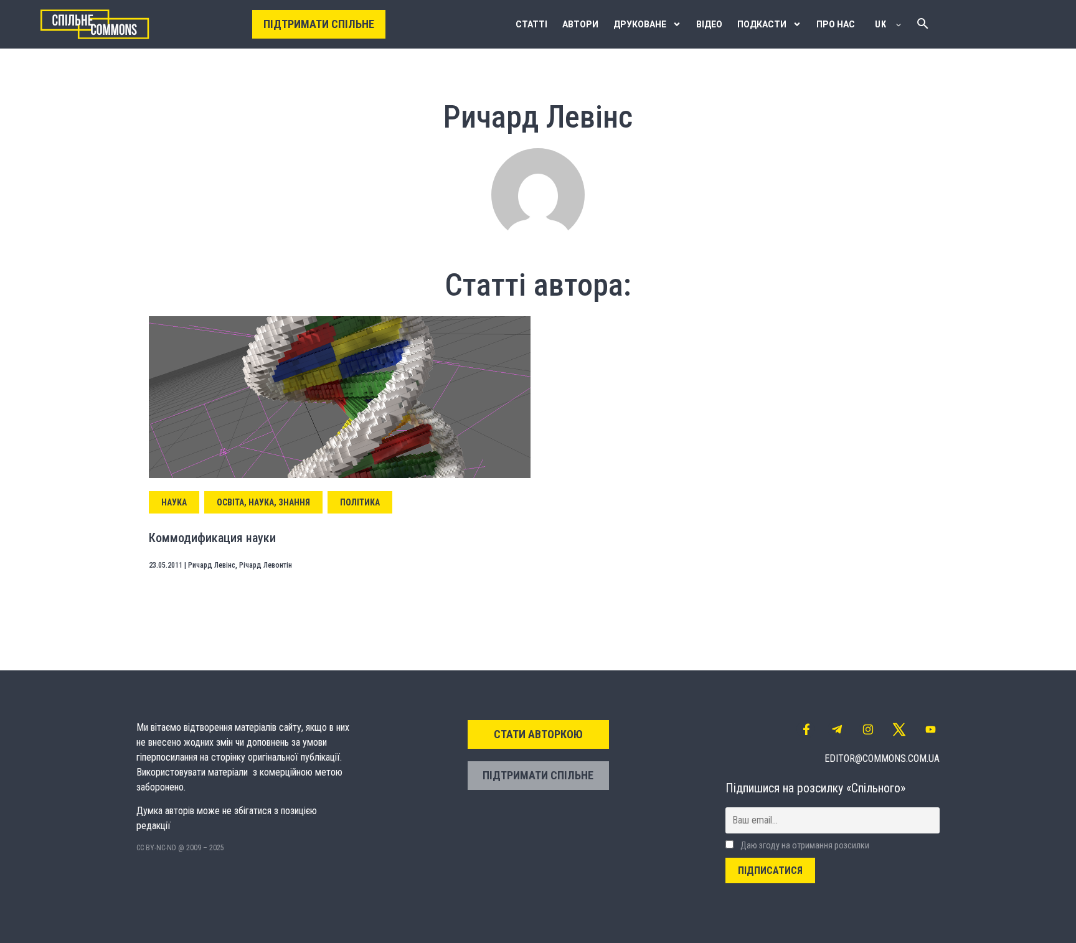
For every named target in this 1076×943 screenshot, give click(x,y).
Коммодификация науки (212, 537)
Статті (531, 24)
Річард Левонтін (265, 565)
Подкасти (761, 24)
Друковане (639, 24)
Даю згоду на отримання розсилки (804, 845)
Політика (360, 502)
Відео (709, 24)
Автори (580, 24)
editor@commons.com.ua (882, 758)
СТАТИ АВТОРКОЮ (538, 734)
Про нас (835, 24)
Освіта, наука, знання (263, 502)
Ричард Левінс (211, 565)
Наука (174, 502)
